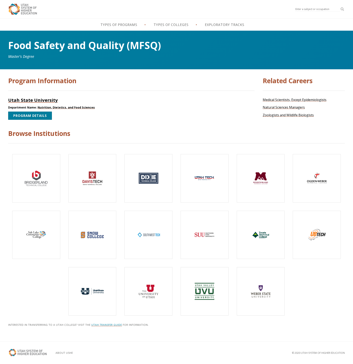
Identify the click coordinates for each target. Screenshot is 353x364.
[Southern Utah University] (205, 235)
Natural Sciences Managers (284, 107)
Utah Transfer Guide (106, 325)
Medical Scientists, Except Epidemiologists (294, 99)
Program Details (30, 115)
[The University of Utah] (148, 291)
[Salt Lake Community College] (36, 235)
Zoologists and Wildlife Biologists (288, 115)
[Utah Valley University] (205, 291)
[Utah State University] (92, 291)
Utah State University (33, 100)
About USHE (64, 353)
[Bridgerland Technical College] (36, 178)
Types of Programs (119, 24)
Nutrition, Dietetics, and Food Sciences (66, 107)
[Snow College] (92, 235)
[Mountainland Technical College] (261, 178)
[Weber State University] (261, 291)
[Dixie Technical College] (148, 178)
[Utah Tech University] (205, 178)
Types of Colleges (171, 24)
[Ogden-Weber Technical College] (317, 178)
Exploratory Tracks (224, 24)
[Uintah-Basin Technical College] (317, 235)
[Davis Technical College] (92, 178)
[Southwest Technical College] (148, 235)
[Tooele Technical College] (261, 235)
